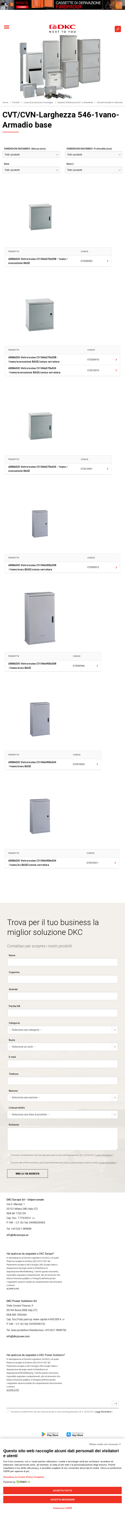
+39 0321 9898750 (55, 1330)
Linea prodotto (17, 1107)
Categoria (14, 1023)
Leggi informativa (104, 1155)
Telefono (14, 1074)
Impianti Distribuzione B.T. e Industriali (75, 102)
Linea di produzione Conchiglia (38, 102)
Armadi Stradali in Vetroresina (111, 102)
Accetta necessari (62, 1499)
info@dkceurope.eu (17, 1235)
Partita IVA (14, 1006)
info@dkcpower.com (18, 1336)
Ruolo (12, 1040)
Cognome (14, 972)
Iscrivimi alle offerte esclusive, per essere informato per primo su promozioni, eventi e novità (64, 1162)
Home (5, 102)
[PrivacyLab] (22, 1482)
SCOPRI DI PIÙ (13, 1289)
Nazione (13, 1091)
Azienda (13, 989)
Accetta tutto (62, 1490)
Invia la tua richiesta (27, 1173)
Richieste (14, 1124)
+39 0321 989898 (21, 1228)
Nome (12, 955)
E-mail (12, 1057)
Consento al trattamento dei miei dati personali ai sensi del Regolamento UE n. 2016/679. (62, 1155)
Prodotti (16, 102)
